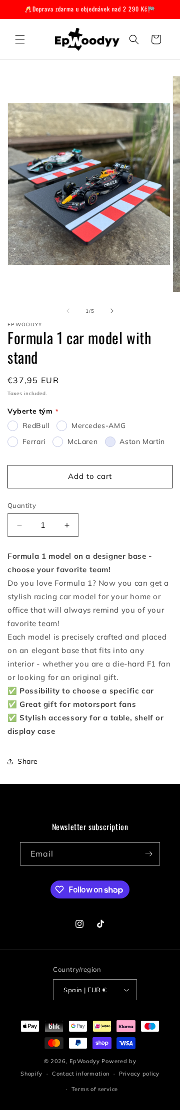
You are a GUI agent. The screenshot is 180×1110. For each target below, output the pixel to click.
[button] (20, 39)
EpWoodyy (85, 1061)
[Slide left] (68, 311)
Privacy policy (139, 1073)
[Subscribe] (149, 854)
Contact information (81, 1073)
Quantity (22, 505)
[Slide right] (112, 311)
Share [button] (28, 761)
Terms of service (95, 1089)
